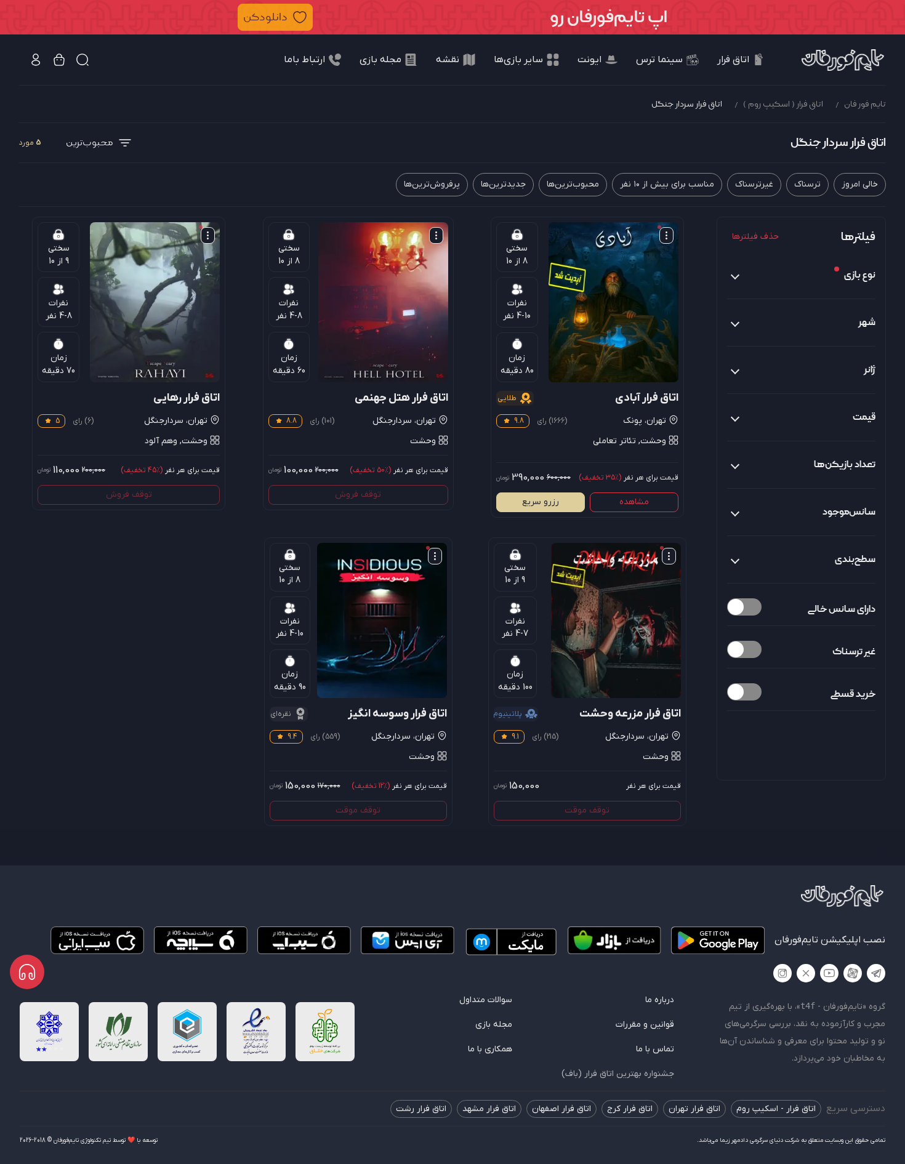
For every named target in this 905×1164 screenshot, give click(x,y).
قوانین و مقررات (645, 1024)
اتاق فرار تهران (694, 1109)
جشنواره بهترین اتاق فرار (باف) (617, 1074)
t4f (807, 1006)
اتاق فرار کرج (630, 1109)
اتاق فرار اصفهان (561, 1109)
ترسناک (807, 184)
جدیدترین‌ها (503, 184)
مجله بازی (493, 1024)
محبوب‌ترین (89, 143)
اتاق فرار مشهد (489, 1109)
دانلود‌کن (265, 17)
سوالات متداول (485, 1000)
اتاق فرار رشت (421, 1109)
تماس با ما (655, 1049)
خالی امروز (860, 184)
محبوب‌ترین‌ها (573, 184)
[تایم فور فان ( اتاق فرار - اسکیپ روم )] (843, 60)
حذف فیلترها (755, 237)
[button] (452, 17)
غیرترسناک (754, 184)
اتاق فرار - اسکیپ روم (776, 1109)
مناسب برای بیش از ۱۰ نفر (667, 184)
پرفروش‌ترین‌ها (432, 184)
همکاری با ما (490, 1049)
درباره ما (659, 1000)
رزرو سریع (540, 502)
